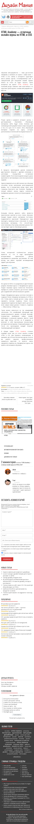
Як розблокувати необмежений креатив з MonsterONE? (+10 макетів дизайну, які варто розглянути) (17, 581)
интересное (7, 737)
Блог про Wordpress (7, 682)
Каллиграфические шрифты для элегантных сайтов (17, 613)
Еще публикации (26, 776)
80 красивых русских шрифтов (10, 604)
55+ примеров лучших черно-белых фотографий (16, 630)
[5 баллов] (6, 387)
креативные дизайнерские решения (17, 737)
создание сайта (18, 750)
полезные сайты (5, 393)
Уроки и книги (26, 389)
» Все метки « (17, 756)
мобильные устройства (22, 740)
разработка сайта (15, 393)
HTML (11, 391)
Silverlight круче (8, 712)
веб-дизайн (9, 9)
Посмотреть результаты (17, 718)
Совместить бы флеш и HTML (13, 702)
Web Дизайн (7, 765)
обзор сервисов (22, 742)
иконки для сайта (25, 735)
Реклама (24, 767)
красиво (14, 737)
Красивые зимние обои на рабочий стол (9, 398)
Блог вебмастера (6, 684)
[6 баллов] (7, 387)
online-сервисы (17, 391)
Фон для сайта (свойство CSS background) (14, 622)
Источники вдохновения (11, 769)
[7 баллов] (8, 387)
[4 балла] (5, 387)
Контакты (25, 771)
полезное (8, 744)
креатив (20, 737)
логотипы (21, 738)
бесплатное (6, 733)
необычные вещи (10, 742)
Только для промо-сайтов (12, 700)
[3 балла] (3, 387)
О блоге (24, 765)
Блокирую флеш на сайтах (12, 710)
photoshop (26, 731)
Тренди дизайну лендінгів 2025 (12, 577)
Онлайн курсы (8, 773)
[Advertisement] (17, 54)
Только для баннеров (10, 704)
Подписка (24, 769)
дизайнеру (8, 734)
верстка (24, 391)
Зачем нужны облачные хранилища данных (16, 794)
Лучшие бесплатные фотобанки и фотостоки (15, 626)
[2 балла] (2, 387)
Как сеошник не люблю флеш (13, 708)
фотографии (23, 754)
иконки (17, 735)
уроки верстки (24, 393)
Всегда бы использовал (11, 699)
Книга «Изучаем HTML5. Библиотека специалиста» (14, 431)
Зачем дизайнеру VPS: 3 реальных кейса (15, 796)
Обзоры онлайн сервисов (9, 686)
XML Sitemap (25, 773)
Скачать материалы (9, 767)
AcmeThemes (9, 819)
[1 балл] (1, 387)
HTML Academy (23, 84)
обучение (29, 391)
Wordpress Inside (17, 817)
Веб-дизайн (10, 26)
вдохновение (17, 733)
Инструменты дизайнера (11, 771)
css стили (6, 391)
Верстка (16, 26)
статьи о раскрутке (16, 752)
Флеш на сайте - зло (10, 706)
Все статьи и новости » (25, 809)
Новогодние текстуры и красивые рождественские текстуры (25, 400)
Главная (3, 26)
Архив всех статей (9, 774)
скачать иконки (17, 748)
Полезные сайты (16, 389)
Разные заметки (26, 774)
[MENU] (2, 22)
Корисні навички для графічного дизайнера (16, 572)
